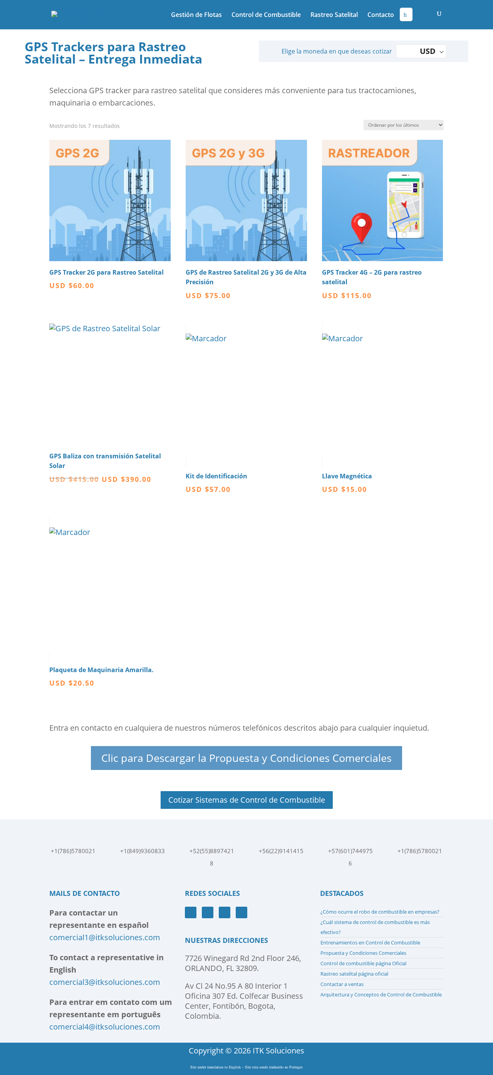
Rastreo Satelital (334, 15)
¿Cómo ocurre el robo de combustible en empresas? (379, 911)
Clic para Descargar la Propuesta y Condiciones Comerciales (246, 758)
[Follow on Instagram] (224, 912)
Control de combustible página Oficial (363, 963)
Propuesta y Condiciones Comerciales (363, 952)
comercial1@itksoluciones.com (104, 937)
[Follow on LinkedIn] (241, 912)
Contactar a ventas (342, 984)
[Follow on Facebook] (190, 912)
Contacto (380, 15)
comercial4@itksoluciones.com (104, 1026)
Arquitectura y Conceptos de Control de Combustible (381, 994)
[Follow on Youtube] (207, 912)
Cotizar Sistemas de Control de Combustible (246, 800)
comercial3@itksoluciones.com (104, 982)
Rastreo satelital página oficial (354, 973)
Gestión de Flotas (196, 15)
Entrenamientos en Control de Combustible (370, 942)
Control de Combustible (266, 15)
